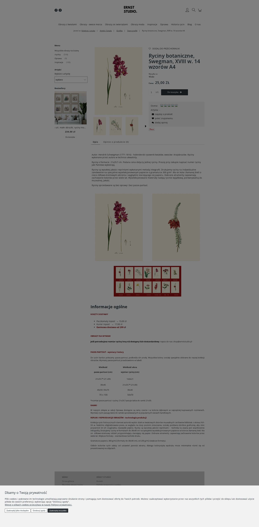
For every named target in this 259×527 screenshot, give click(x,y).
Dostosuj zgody (39, 511)
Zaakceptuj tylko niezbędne (17, 511)
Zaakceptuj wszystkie (58, 511)
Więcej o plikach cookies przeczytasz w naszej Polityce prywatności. (38, 504)
